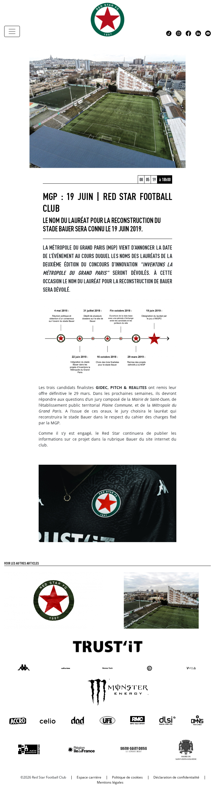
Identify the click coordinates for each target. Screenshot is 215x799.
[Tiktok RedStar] (169, 33)
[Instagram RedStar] (178, 33)
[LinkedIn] (198, 33)
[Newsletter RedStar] (208, 33)
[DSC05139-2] (107, 503)
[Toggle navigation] (12, 31)
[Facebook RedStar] (188, 33)
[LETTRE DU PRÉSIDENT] (53, 600)
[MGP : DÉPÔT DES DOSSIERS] (161, 600)
